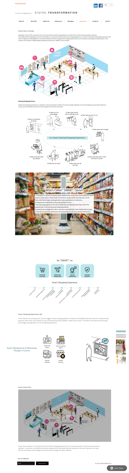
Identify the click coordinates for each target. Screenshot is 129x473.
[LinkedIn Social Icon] (96, 6)
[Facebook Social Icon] (101, 6)
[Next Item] (122, 349)
